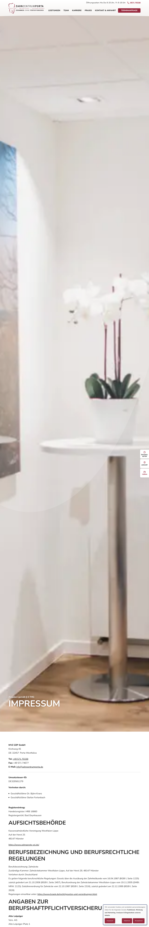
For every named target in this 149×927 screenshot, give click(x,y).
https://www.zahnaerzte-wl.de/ (24, 844)
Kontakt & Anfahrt (105, 10)
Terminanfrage (129, 10)
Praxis (88, 10)
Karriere (76, 10)
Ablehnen (127, 921)
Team (66, 10)
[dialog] (125, 915)
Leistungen (54, 10)
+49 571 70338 (20, 758)
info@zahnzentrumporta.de (29, 766)
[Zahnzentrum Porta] (26, 9)
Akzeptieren (139, 921)
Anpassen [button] (110, 921)
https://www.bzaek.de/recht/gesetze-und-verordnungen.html (67, 894)
